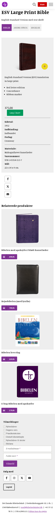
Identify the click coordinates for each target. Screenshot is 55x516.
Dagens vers (11, 430)
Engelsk (35, 27)
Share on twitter (8, 186)
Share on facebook (8, 179)
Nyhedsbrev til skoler (15, 440)
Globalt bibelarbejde (15, 437)
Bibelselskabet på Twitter (22, 478)
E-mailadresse (12, 448)
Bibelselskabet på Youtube (29, 478)
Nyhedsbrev (11, 426)
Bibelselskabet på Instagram (14, 478)
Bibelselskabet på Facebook (6, 478)
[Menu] (51, 4)
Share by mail (8, 194)
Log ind (9, 487)
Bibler (6, 27)
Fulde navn (11, 456)
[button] (27, 70)
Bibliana (9, 444)
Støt (42, 4)
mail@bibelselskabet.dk (31, 507)
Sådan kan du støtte (38, 511)
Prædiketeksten (13, 433)
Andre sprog (21, 27)
